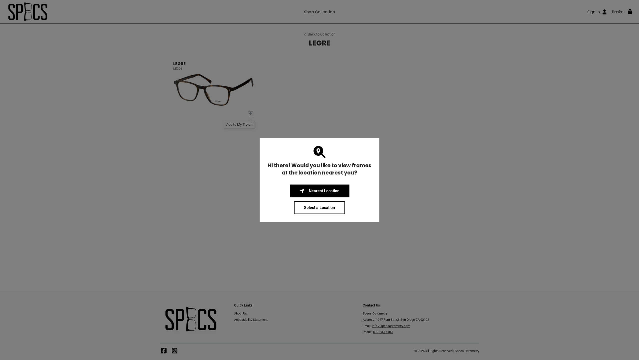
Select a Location (319, 207)
